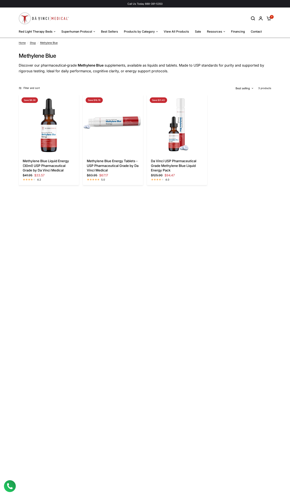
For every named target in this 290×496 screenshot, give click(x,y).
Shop (33, 42)
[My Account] (261, 18)
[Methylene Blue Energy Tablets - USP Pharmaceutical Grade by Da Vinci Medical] (113, 125)
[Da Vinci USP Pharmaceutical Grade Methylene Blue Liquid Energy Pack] (177, 125)
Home (22, 42)
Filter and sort (31, 88)
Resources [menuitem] (214, 31)
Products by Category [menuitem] (139, 31)
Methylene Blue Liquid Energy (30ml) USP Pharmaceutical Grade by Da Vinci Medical (46, 165)
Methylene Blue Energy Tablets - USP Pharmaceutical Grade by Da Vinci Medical (112, 165)
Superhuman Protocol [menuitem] (76, 31)
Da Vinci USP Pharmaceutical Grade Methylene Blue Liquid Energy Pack (173, 165)
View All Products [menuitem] (176, 31)
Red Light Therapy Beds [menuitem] (35, 31)
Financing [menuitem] (238, 31)
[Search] (253, 18)
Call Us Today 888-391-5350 (145, 3)
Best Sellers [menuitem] (109, 31)
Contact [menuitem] (256, 31)
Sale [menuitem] (198, 31)
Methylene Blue (49, 42)
